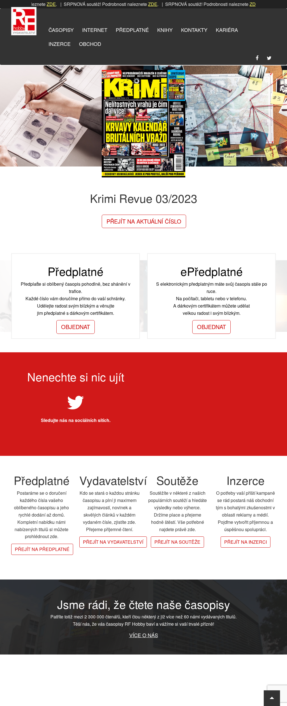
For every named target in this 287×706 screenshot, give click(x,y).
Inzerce (59, 43)
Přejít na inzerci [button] (245, 542)
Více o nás (143, 635)
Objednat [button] (75, 327)
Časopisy (61, 29)
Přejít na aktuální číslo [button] (144, 221)
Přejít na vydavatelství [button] (113, 542)
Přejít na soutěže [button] (177, 542)
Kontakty (194, 29)
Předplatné (132, 29)
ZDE (39, 4)
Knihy (165, 29)
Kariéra (227, 29)
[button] (272, 698)
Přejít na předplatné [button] (42, 549)
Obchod (90, 43)
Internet (94, 29)
